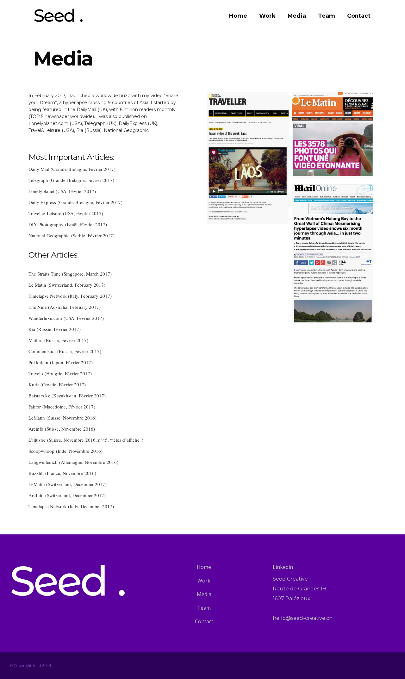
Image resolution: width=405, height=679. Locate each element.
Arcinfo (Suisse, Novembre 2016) (61, 429)
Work (203, 580)
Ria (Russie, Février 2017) (54, 329)
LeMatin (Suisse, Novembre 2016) (62, 417)
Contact (204, 621)
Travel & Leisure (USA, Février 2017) (65, 213)
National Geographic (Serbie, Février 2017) (71, 235)
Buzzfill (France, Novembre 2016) (62, 473)
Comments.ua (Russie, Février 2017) (64, 351)
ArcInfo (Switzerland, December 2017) (67, 495)
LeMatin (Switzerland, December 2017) (67, 484)
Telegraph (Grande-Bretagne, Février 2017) (71, 180)
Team (204, 607)
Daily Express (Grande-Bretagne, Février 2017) (75, 202)
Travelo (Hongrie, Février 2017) (60, 373)
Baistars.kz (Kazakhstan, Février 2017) (67, 395)
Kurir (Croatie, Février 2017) (57, 384)
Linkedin (283, 567)
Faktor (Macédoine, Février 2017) (61, 406)
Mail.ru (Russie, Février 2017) (58, 340)
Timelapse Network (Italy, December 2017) (71, 506)
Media (204, 594)
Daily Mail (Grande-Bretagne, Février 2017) (71, 169)
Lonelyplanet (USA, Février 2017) (62, 191)
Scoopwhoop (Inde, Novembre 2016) (65, 451)
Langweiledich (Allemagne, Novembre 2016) (73, 462)
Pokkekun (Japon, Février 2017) (60, 362)
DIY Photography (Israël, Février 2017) (67, 224)
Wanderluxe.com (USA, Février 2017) (66, 318)
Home (204, 567)
